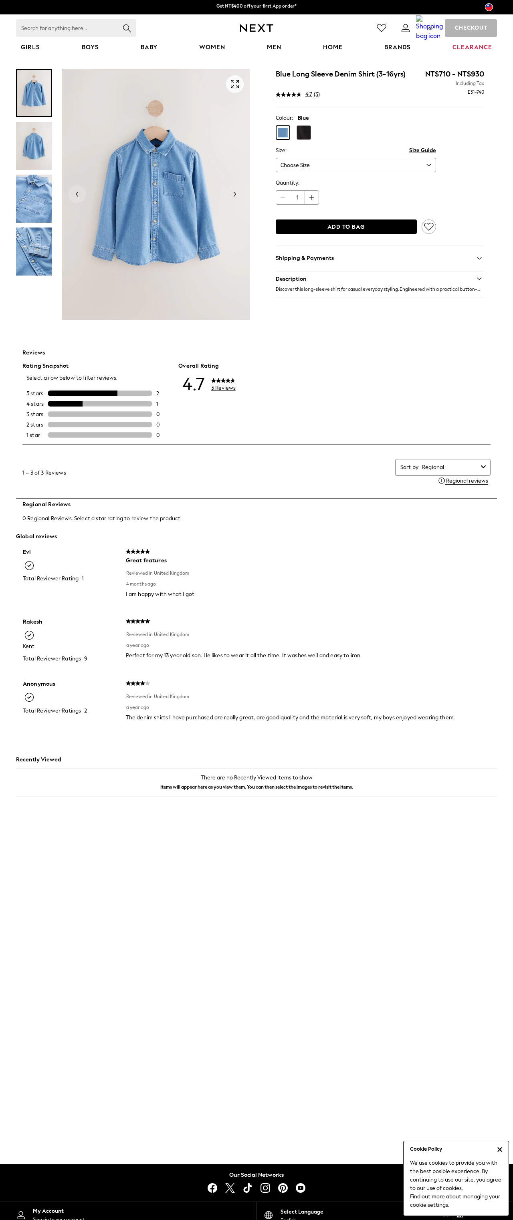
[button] (283, 132)
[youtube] (300, 1188)
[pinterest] (283, 1188)
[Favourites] (381, 28)
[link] (405, 28)
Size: (281, 150)
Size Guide (422, 150)
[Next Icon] (256, 28)
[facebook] (212, 1188)
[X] (230, 1188)
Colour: (284, 118)
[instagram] (265, 1188)
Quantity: (287, 182)
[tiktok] (247, 1188)
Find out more (427, 1196)
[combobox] (450, 467)
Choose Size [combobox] (295, 165)
